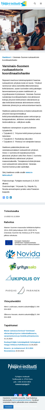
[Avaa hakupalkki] (35, 3)
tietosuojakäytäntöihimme (21, 400)
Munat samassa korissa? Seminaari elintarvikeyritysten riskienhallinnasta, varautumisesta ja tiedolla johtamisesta (21, 333)
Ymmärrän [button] (8, 407)
